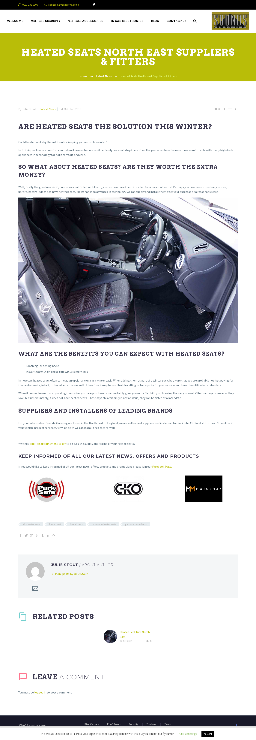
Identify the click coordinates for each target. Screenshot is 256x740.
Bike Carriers (91, 724)
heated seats (76, 524)
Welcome (15, 21)
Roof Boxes (114, 724)
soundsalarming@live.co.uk (63, 4)
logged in (40, 692)
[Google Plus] (31, 535)
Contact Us (176, 21)
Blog (155, 21)
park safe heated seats (136, 524)
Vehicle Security (46, 21)
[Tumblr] (42, 535)
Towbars (151, 724)
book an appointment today (47, 444)
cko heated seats (31, 524)
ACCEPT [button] (208, 733)
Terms (168, 724)
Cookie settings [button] (188, 733)
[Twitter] (26, 535)
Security (133, 724)
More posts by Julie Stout (71, 574)
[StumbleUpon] (53, 535)
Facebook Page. (162, 466)
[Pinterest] (37, 535)
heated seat (55, 524)
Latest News (48, 109)
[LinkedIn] (47, 535)
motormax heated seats (104, 524)
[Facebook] (20, 535)
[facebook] (94, 4)
